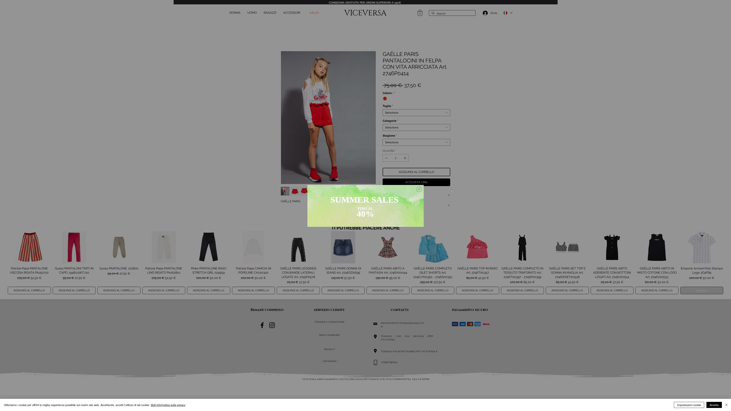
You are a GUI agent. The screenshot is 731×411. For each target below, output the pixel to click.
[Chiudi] (726, 405)
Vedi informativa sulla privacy (168, 405)
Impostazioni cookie (689, 405)
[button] (419, 189)
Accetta (714, 405)
